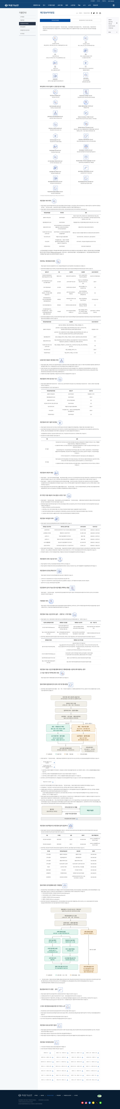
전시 (44, 5)
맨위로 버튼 (117, 32)
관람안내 (110, 19)
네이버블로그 (100, 1103)
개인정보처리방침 (24, 23)
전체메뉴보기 (113, 5)
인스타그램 (86, 1103)
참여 (67, 5)
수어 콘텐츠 (92, 1)
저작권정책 (22, 27)
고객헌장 (22, 17)
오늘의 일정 (110, 21)
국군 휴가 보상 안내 (111, 26)
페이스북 (89, 1103)
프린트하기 (100, 13)
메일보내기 (97, 13)
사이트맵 (22, 33)
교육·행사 (60, 5)
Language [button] (112, 1)
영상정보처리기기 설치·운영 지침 (85, 20)
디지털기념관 (51, 5)
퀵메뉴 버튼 (117, 23)
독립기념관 (12, 5)
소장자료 (73, 5)
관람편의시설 (36, 5)
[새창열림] (91, 13)
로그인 (98, 1)
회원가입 (104, 1)
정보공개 (95, 5)
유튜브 (82, 1103)
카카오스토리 (93, 1103)
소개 (89, 5)
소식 (84, 5)
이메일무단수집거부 (24, 30)
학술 (79, 5)
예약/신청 (110, 24)
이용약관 (22, 20)
